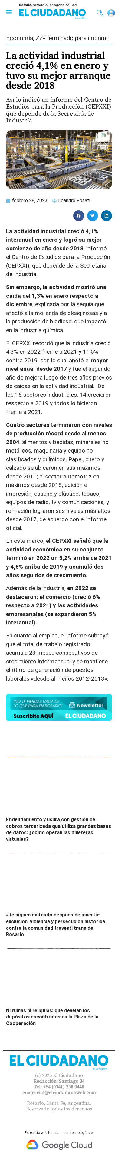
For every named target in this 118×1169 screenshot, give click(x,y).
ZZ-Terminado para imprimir (73, 38)
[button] (9, 12)
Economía (19, 38)
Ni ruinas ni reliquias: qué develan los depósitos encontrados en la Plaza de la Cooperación (52, 1017)
